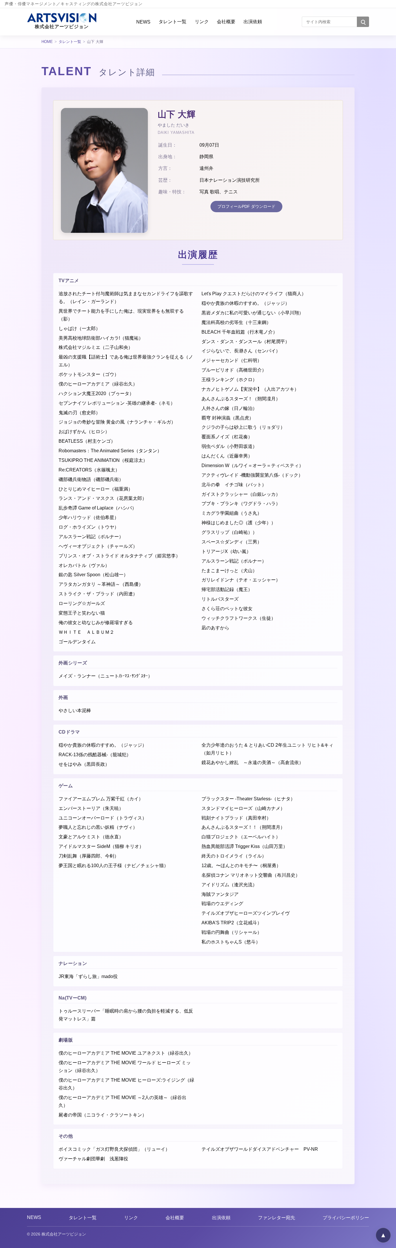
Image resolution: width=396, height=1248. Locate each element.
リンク (202, 21)
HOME (47, 41)
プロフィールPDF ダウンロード (246, 206)
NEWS (143, 21)
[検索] (363, 22)
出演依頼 (253, 21)
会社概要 (226, 21)
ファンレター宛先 (276, 1217)
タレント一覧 (172, 21)
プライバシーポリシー (346, 1217)
